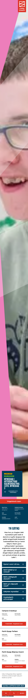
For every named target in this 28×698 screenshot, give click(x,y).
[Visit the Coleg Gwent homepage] (22, 6)
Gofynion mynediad (10, 591)
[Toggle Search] (14, 693)
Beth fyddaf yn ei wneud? (10, 571)
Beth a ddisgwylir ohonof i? (10, 578)
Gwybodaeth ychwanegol (8, 598)
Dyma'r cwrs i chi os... (11, 564)
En (6, 693)
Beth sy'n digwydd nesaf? (10, 585)
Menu (23, 693)
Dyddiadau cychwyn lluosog (19, 509)
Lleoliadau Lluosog (6, 518)
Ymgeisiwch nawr (14, 501)
